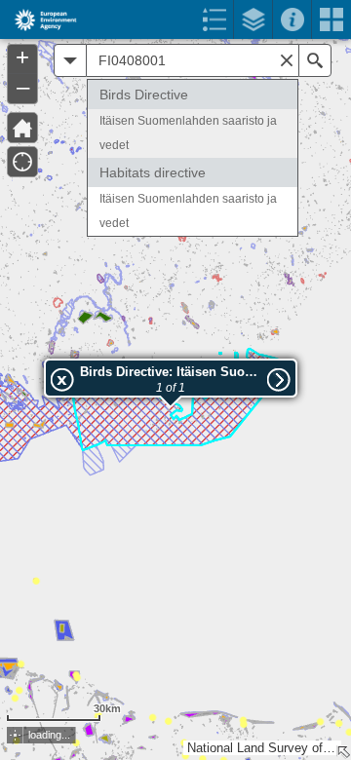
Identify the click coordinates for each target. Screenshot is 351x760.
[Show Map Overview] (343, 752)
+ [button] (22, 57)
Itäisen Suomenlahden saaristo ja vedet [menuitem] (188, 133)
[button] (22, 127)
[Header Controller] (175, 19)
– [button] (23, 86)
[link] (39, 19)
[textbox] (192, 60)
